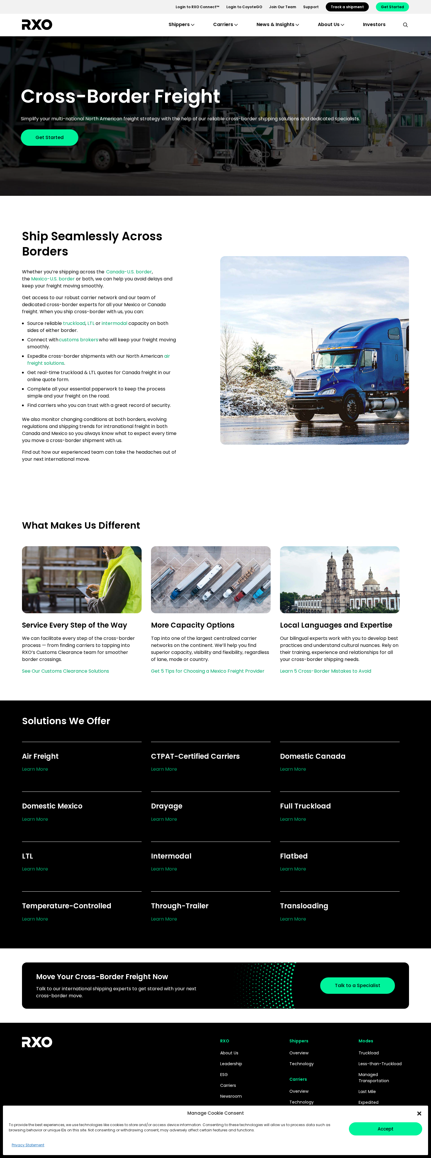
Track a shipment (347, 6)
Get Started (392, 6)
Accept (385, 1129)
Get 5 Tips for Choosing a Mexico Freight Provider (207, 671)
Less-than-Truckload (380, 1064)
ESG (224, 1075)
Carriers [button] (223, 24)
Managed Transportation (374, 1078)
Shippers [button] (179, 24)
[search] (405, 24)
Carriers (228, 1085)
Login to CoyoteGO (244, 6)
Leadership (231, 1064)
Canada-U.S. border (129, 271)
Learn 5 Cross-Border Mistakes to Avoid (325, 671)
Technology (301, 1064)
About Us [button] (329, 24)
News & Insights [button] (275, 24)
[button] (419, 1113)
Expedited (369, 1102)
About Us (229, 1053)
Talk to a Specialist (357, 985)
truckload (74, 323)
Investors (374, 24)
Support (311, 6)
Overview (298, 1053)
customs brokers (78, 339)
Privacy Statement (28, 1144)
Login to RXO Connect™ (197, 6)
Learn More (35, 769)
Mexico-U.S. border (53, 278)
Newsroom (231, 1096)
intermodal (114, 323)
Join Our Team (282, 6)
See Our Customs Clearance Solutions (65, 671)
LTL (90, 323)
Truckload (369, 1053)
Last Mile (367, 1091)
